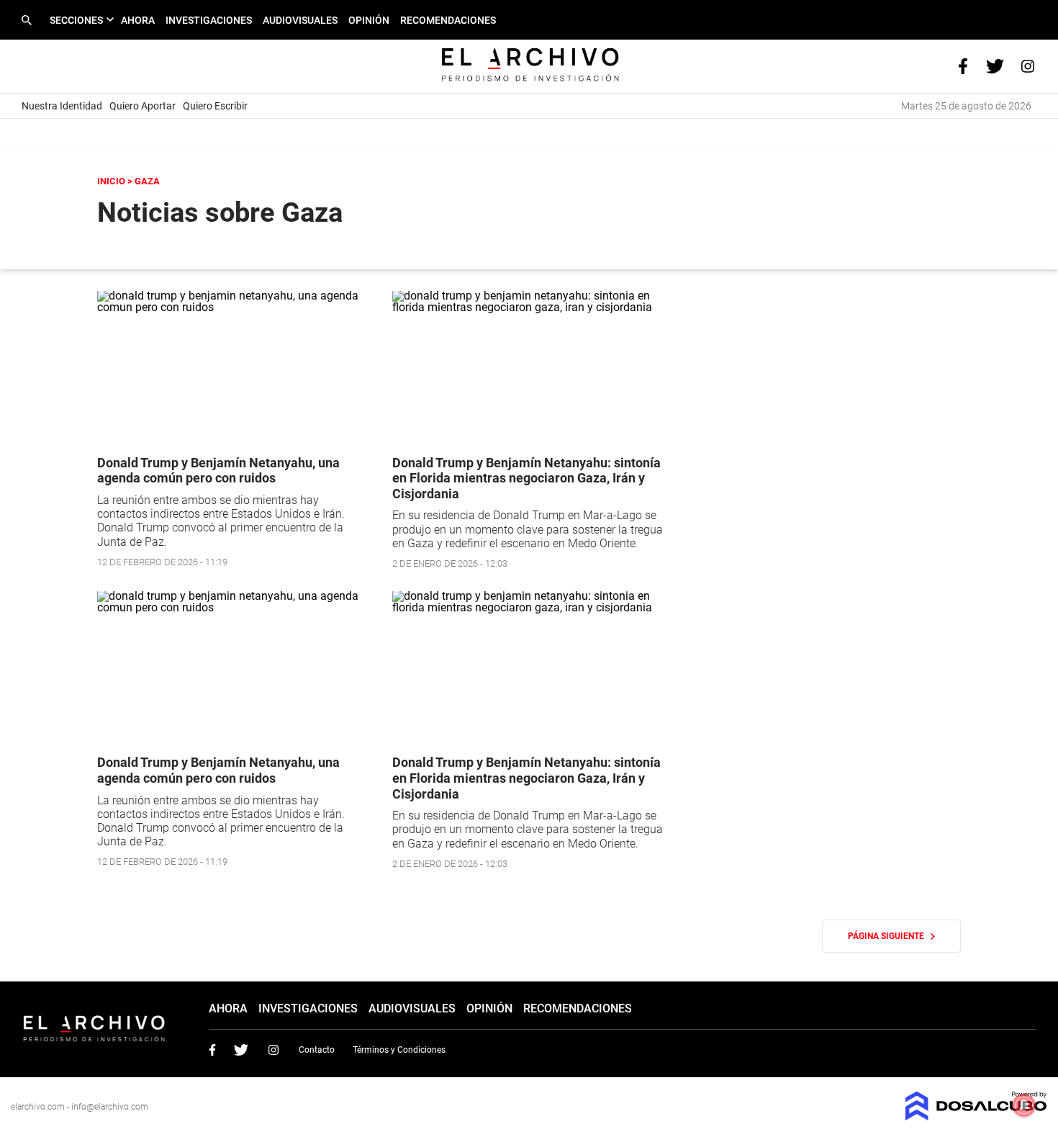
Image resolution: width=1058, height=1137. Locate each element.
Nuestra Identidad (62, 106)
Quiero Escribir (215, 106)
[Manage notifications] (1024, 1105)
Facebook (212, 1050)
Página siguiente (889, 936)
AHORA (138, 20)
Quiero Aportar (142, 106)
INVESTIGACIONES (209, 20)
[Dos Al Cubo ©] (976, 1116)
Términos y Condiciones (399, 1050)
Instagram (273, 1050)
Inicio (111, 181)
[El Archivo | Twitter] (995, 65)
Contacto (317, 1050)
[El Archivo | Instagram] (1027, 65)
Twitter (241, 1050)
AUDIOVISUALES (300, 20)
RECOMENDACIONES (448, 20)
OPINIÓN (368, 20)
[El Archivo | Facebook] (963, 65)
